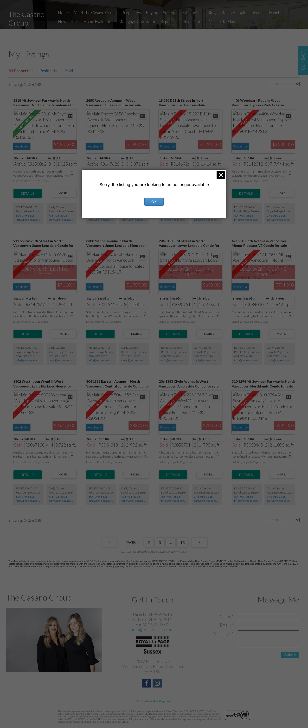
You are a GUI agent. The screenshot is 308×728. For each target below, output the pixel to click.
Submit (290, 655)
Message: (222, 633)
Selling (169, 12)
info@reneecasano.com (31, 219)
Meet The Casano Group (95, 12)
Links (184, 21)
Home (63, 12)
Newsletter (68, 21)
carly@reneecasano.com (64, 219)
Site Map (227, 21)
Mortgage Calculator (137, 21)
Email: (225, 625)
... (170, 542)
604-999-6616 (25, 215)
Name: (225, 616)
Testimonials (191, 12)
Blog (211, 12)
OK (154, 202)
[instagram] (158, 683)
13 (182, 542)
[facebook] (147, 683)
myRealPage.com (160, 701)
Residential (49, 70)
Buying (152, 12)
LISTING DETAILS (27, 193)
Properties (131, 12)
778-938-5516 (57, 215)
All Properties (20, 70)
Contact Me (204, 21)
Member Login (233, 12)
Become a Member (267, 12)
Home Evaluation (98, 21)
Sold (69, 70)
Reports (167, 21)
